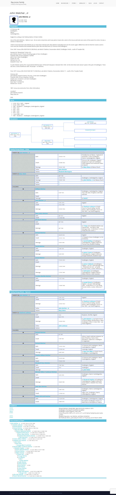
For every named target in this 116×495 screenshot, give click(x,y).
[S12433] (11, 409)
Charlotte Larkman (25, 312)
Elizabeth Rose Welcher (43, 363)
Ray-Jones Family (17, 2)
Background (64, 3)
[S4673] (11, 416)
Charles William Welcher (43, 355)
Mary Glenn (22, 174)
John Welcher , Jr (41, 200)
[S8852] (11, 411)
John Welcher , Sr (25, 153)
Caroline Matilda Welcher (43, 276)
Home (57, 3)
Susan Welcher (40, 258)
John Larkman (63, 326)
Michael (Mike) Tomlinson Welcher (46, 372)
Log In (95, 3)
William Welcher (40, 189)
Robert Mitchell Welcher (43, 396)
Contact (101, 3)
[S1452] (11, 417)
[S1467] (11, 412)
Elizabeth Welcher (41, 220)
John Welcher (63, 169)
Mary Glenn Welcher (42, 213)
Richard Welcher (41, 233)
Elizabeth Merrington (65, 171)
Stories (74, 3)
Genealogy (82, 3)
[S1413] (11, 408)
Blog (90, 3)
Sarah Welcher (40, 246)
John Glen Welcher (41, 386)
